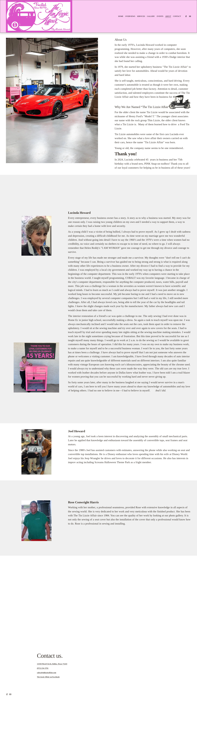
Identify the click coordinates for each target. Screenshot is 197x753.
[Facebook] (186, 16)
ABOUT (168, 16)
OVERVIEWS (130, 16)
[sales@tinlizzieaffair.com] (190, 16)
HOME (120, 16)
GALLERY (151, 16)
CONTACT (177, 16)
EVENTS (160, 16)
